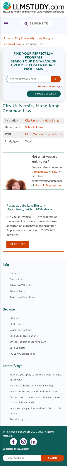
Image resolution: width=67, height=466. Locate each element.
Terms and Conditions (22, 297)
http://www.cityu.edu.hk (43, 134)
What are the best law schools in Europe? (34, 391)
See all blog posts (20, 419)
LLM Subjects (17, 348)
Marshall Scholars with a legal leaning (31, 385)
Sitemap (14, 318)
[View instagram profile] (23, 441)
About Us (15, 273)
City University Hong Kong (32, 38)
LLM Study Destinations (24, 336)
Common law (39, 171)
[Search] (56, 79)
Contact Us (16, 279)
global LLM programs (48, 185)
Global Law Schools (21, 330)
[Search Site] (26, 24)
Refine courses (47, 86)
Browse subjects (46, 94)
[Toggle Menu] (6, 23)
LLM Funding (17, 324)
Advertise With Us (20, 285)
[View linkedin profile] (33, 441)
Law (54, 171)
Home (6, 38)
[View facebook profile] (13, 441)
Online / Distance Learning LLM (28, 342)
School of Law (12, 44)
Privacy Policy (18, 291)
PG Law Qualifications (22, 354)
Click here (17, 244)
